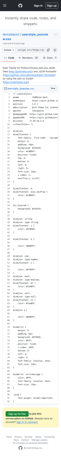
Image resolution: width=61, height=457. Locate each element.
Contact (25, 440)
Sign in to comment (27, 422)
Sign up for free (17, 413)
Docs (16, 440)
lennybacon (11, 34)
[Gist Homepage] (20, 6)
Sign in (38, 5)
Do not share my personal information (30, 443)
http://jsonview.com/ (20, 71)
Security (29, 437)
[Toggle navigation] (5, 5)
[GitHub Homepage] (20, 448)
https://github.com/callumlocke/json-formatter (29, 74)
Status (38, 437)
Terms (9, 437)
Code (11, 57)
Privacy (18, 437)
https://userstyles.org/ (16, 82)
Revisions (30, 57)
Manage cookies (39, 440)
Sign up (52, 5)
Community (49, 437)
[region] (30, 247)
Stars (51, 57)
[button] (48, 50)
